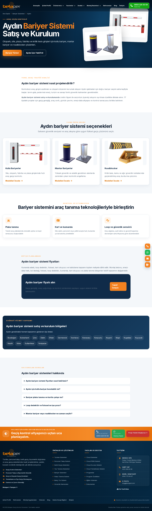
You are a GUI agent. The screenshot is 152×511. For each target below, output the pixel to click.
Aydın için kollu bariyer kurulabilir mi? (43, 389)
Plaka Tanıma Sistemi (61, 476)
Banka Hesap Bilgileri (60, 500)
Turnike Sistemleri (60, 457)
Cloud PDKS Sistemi (93, 461)
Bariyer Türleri (12, 53)
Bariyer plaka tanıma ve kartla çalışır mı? (44, 397)
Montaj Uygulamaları (30, 500)
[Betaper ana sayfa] (15, 5)
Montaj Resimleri (93, 5)
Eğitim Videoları (91, 480)
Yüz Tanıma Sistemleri (62, 469)
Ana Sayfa (6, 14)
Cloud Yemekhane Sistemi (95, 469)
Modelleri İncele (12, 181)
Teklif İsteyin (115, 286)
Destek (80, 5)
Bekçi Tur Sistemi (60, 480)
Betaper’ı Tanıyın (9, 487)
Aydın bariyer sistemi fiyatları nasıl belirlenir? (47, 381)
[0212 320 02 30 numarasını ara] (147, 246)
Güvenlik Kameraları (61, 484)
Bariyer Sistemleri (19, 14)
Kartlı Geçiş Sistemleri (61, 465)
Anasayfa (36, 5)
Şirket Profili (46, 5)
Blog (115, 5)
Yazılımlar (69, 5)
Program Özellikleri (92, 476)
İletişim (122, 5)
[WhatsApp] (147, 252)
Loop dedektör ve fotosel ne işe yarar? (43, 405)
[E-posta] (147, 258)
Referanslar (107, 5)
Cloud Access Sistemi (94, 465)
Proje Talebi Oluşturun (137, 433)
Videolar (42, 500)
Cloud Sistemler (91, 457)
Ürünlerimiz (57, 5)
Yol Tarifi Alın (124, 489)
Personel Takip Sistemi (62, 461)
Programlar (90, 473)
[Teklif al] (147, 264)
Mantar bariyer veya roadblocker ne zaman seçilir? (49, 413)
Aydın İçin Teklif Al (34, 53)
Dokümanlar (90, 484)
